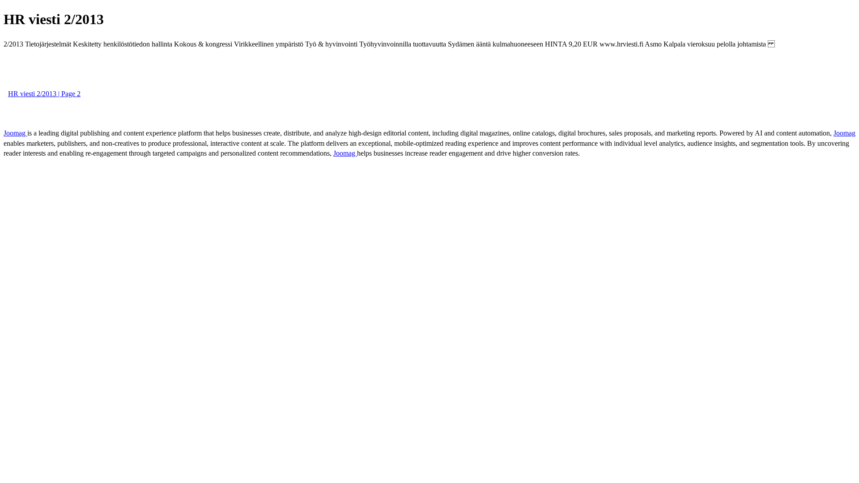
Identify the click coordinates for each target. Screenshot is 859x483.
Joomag (15, 133)
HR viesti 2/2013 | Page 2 (44, 93)
